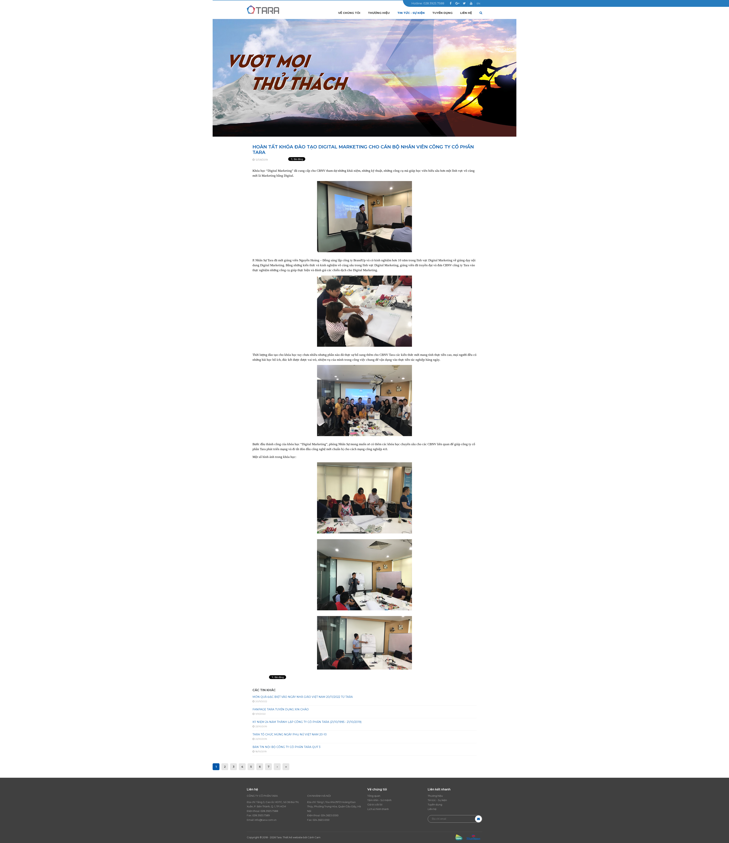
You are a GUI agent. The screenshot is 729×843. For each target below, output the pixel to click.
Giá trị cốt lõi (374, 804)
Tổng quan (373, 795)
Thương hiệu (379, 13)
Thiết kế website (293, 837)
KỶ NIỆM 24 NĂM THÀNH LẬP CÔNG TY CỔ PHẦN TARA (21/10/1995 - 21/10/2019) (306, 722)
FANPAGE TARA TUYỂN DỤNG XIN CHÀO (280, 709)
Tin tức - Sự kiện (411, 13)
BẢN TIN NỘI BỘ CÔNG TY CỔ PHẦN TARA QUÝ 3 (286, 747)
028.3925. (266, 810)
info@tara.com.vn (265, 819)
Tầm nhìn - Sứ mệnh (379, 800)
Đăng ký (478, 818)
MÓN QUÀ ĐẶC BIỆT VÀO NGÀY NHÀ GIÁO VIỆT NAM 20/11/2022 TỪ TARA (302, 697)
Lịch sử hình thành (378, 809)
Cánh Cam (314, 837)
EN (478, 3)
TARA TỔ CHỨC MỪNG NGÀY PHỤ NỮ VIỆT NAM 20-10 (289, 734)
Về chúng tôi (349, 13)
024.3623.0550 (329, 815)
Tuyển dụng (442, 13)
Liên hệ (466, 13)
